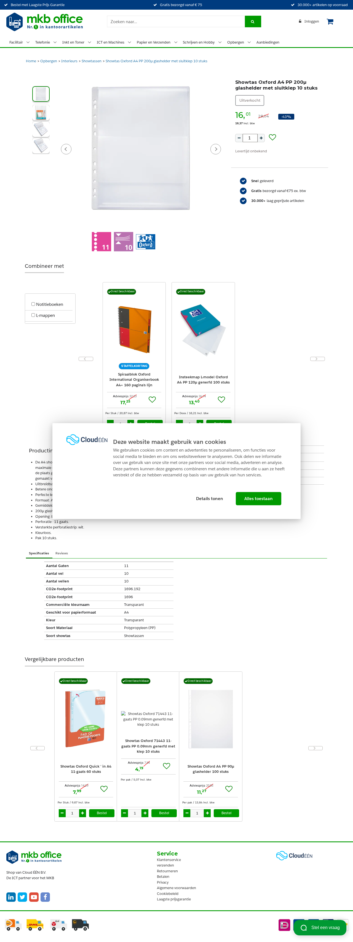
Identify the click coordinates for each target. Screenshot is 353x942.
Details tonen (209, 498)
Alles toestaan (258, 498)
